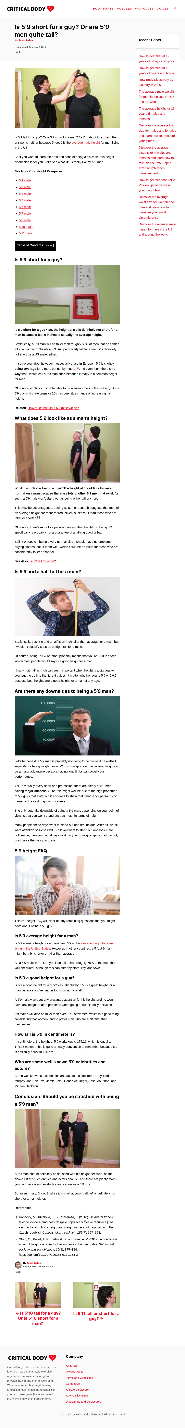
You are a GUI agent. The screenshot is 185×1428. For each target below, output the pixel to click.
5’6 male (25, 207)
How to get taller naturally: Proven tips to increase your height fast (157, 185)
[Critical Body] (32, 8)
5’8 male (25, 220)
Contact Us (73, 1383)
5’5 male (25, 200)
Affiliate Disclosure (77, 1389)
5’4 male (25, 194)
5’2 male (25, 180)
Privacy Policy (74, 1371)
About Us (71, 1365)
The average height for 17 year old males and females (156, 114)
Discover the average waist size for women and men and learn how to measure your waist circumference (156, 207)
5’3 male (25, 187)
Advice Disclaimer (77, 1395)
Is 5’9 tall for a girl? (42, 561)
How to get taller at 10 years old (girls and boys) (156, 70)
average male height (86, 142)
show (49, 245)
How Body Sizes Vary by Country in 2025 (156, 82)
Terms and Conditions (79, 1377)
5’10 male (26, 227)
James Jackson (26, 40)
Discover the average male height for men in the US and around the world (157, 229)
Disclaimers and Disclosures (83, 1401)
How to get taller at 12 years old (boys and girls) (156, 58)
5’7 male (25, 213)
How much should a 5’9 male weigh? (53, 408)
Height (18, 52)
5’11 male (25, 233)
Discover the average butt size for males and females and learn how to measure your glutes (157, 133)
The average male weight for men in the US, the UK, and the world (157, 97)
